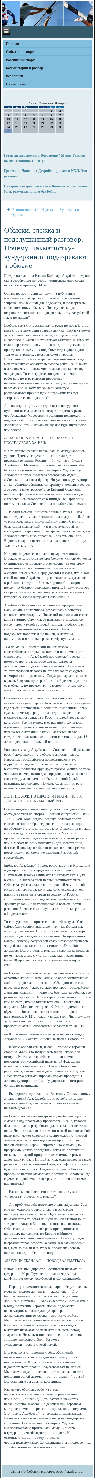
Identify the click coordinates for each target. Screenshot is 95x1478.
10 (8, 119)
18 (16, 123)
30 (60, 127)
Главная (12, 43)
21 (42, 123)
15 (51, 119)
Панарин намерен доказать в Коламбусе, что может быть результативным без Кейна (45, 188)
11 (16, 119)
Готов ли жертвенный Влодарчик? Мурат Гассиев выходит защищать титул (44, 157)
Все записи (14, 76)
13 (34, 119)
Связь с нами (17, 84)
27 (34, 127)
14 (42, 119)
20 (34, 123)
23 (60, 123)
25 (16, 127)
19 (25, 123)
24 (8, 127)
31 (8, 131)
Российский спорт (20, 59)
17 (8, 123)
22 (51, 123)
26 (25, 127)
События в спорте (20, 51)
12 (25, 119)
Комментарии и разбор (24, 67)
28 (42, 127)
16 (60, 119)
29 (51, 127)
